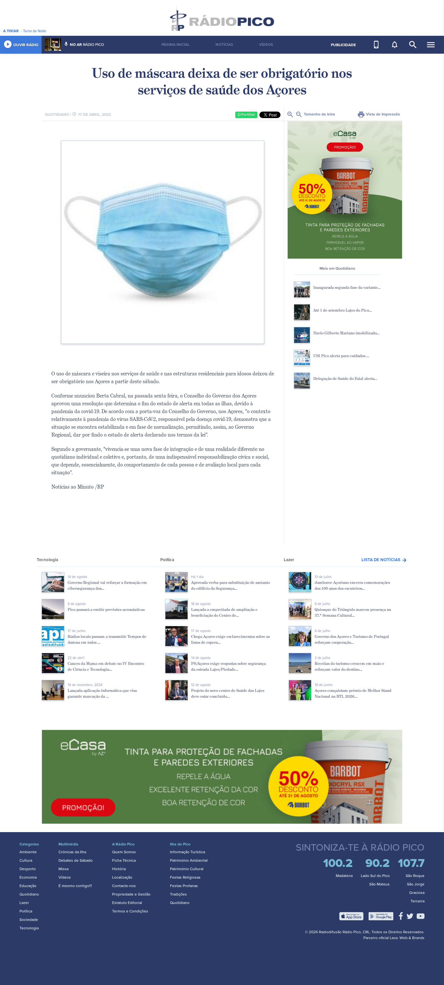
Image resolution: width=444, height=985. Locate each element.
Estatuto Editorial (127, 902)
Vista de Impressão (378, 114)
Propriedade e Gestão (131, 894)
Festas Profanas (184, 886)
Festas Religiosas (185, 877)
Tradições (178, 894)
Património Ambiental (189, 860)
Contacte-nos (124, 886)
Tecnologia (29, 928)
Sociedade (29, 919)
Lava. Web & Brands (407, 938)
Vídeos (65, 877)
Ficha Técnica (124, 860)
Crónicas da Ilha (72, 852)
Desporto (28, 869)
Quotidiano (29, 894)
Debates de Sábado (76, 860)
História (119, 869)
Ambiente (28, 852)
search (413, 45)
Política (26, 911)
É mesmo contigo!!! (75, 886)
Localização (122, 877)
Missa (64, 869)
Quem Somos (124, 852)
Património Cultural (186, 869)
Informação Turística (187, 852)
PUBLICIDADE (343, 45)
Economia (28, 877)
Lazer (24, 902)
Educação (28, 886)
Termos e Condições (130, 911)
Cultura (26, 860)
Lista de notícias (384, 559)
